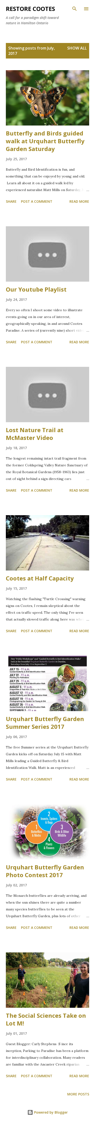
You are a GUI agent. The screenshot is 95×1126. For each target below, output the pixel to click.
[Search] (74, 9)
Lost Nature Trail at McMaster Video (34, 434)
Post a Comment (36, 201)
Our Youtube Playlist (36, 289)
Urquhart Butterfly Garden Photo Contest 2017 (45, 871)
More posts (78, 1094)
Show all (77, 48)
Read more (79, 201)
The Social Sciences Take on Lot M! (46, 1019)
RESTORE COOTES (30, 9)
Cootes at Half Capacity (40, 578)
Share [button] (11, 201)
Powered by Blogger (50, 1112)
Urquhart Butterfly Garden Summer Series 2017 (45, 723)
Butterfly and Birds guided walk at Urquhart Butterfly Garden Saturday (45, 141)
